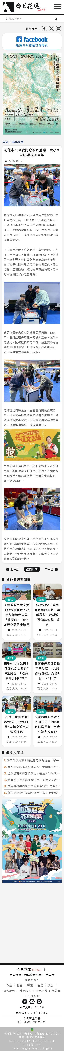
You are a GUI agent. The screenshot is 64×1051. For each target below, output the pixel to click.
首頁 (5, 142)
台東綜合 (34, 996)
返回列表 (32, 569)
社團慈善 (25, 991)
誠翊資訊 (47, 1048)
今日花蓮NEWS (32, 1044)
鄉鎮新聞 (18, 142)
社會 (20, 985)
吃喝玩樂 (41, 991)
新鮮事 (56, 991)
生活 (40, 985)
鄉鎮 (30, 985)
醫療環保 (9, 991)
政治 (9, 985)
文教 (51, 985)
